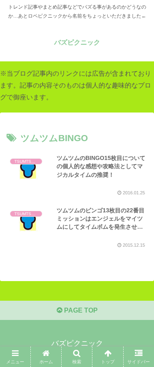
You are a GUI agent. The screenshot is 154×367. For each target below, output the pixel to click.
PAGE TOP (80, 310)
